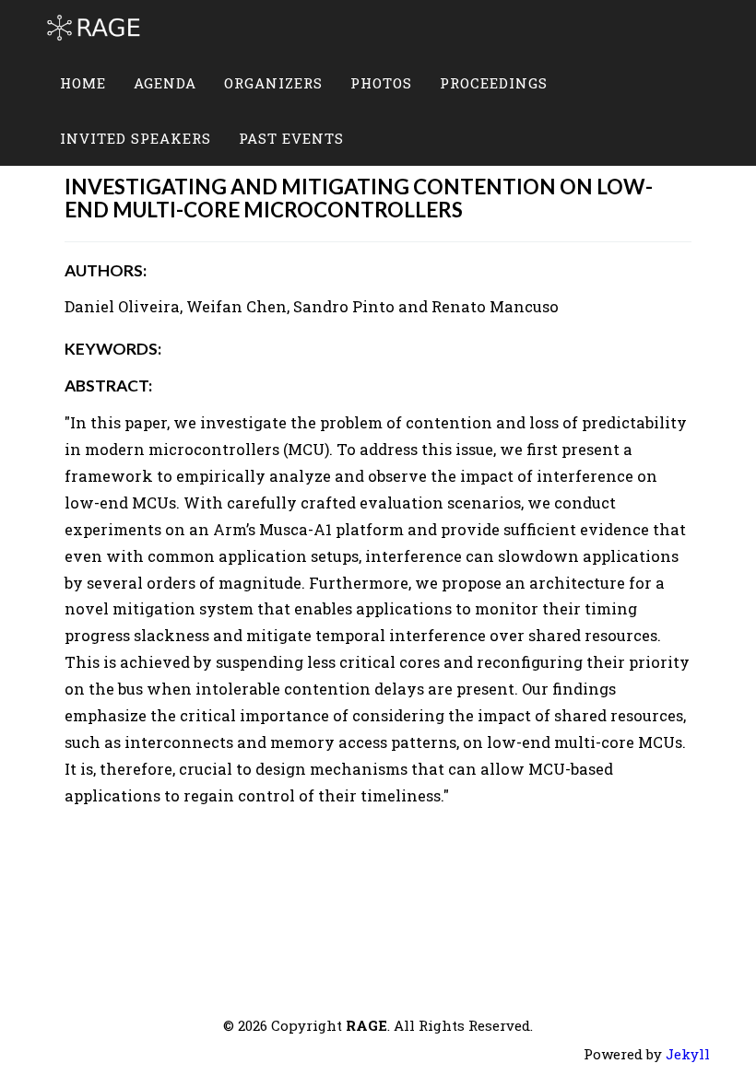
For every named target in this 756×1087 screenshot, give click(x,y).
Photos (381, 83)
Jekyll (688, 1054)
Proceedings (494, 83)
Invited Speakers (135, 138)
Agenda (165, 83)
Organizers (273, 83)
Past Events (291, 138)
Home (83, 83)
